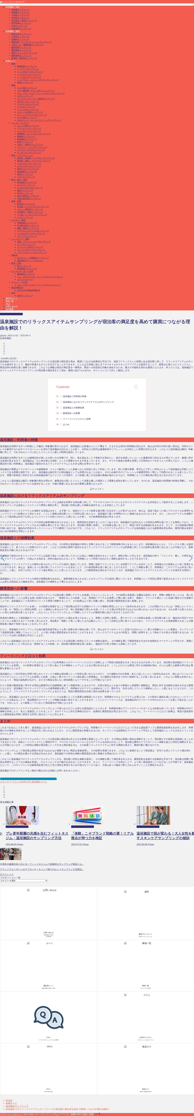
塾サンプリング (24, 266)
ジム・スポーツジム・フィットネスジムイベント (39, 285)
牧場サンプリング (25, 83)
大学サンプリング (19, 26)
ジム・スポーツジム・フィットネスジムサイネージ (40, 277)
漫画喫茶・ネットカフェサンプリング (34, 134)
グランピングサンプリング (29, 128)
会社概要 (10, 309)
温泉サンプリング (25, 174)
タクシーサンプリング (27, 236)
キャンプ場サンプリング (28, 126)
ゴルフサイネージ (25, 279)
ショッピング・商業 (20, 239)
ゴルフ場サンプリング (27, 88)
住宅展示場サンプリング (28, 226)
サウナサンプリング (26, 177)
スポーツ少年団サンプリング (30, 112)
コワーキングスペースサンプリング (33, 231)
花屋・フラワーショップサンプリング (34, 242)
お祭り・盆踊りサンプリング (30, 145)
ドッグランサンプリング (28, 69)
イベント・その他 (19, 282)
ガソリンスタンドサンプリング (31, 250)
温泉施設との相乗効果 (73, 407)
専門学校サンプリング (21, 23)
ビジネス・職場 (18, 220)
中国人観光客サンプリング (29, 199)
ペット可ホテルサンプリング (30, 72)
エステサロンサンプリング (29, 163)
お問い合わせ (12, 306)
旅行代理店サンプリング (28, 196)
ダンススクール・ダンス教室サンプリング (36, 99)
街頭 (13, 293)
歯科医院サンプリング (21, 47)
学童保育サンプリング (21, 29)
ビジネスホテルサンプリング (30, 188)
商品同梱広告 (17, 288)
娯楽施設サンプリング (27, 139)
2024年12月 (25, 782)
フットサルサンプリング (28, 109)
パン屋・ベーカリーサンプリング (32, 215)
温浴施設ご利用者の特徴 (74, 396)
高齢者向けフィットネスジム (30, 261)
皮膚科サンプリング (20, 39)
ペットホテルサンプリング (29, 77)
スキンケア (5, 782)
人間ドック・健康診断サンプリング (27, 45)
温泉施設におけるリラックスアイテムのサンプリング (88, 402)
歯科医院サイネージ (26, 274)
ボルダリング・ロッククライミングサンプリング (39, 120)
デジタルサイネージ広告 (22, 271)
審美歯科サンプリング (21, 50)
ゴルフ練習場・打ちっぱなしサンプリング (36, 91)
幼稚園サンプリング (20, 12)
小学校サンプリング (20, 15)
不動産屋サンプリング (27, 223)
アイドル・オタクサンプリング (31, 150)
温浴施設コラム (39, 782)
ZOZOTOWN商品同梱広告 (28, 290)
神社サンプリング (25, 142)
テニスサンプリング (26, 107)
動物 (13, 64)
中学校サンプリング (20, 18)
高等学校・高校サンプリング (24, 20)
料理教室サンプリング (27, 269)
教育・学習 (16, 263)
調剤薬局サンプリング (21, 56)
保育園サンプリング (20, 10)
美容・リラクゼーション (22, 155)
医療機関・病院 (13, 31)
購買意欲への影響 (71, 413)
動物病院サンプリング (27, 66)
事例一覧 (10, 301)
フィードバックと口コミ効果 (77, 419)
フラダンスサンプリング (28, 104)
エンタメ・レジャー (20, 123)
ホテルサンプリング (26, 185)
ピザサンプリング (25, 217)
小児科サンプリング (20, 37)
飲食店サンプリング (26, 204)
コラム (15, 782)
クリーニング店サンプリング (30, 247)
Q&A (8, 304)
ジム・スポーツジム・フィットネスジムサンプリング (41, 93)
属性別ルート (12, 298)
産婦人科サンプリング (21, 34)
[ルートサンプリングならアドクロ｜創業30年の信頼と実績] (12, 1)
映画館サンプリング (26, 136)
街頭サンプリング (25, 296)
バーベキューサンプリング (29, 131)
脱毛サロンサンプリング (28, 169)
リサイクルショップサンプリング (32, 252)
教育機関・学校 (13, 7)
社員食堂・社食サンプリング (30, 212)
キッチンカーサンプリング (29, 153)
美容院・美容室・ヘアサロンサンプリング (36, 158)
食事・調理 (16, 201)
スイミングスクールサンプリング (32, 115)
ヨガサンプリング (25, 96)
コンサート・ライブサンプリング (32, 147)
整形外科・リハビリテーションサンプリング (31, 42)
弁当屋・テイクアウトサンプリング (33, 207)
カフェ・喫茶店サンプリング (30, 209)
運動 (13, 85)
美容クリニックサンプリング (24, 53)
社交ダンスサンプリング (28, 101)
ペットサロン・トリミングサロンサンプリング (38, 80)
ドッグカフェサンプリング (29, 74)
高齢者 (14, 255)
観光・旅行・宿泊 (19, 180)
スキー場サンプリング (27, 118)
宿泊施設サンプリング (27, 182)
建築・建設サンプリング (28, 228)
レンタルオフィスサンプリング (31, 234)
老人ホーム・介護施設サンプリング (33, 258)
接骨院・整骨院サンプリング (24, 58)
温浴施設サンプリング (27, 172)
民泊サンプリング (25, 193)
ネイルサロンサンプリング (29, 166)
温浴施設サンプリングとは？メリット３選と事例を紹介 (28, 779)
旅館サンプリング (25, 190)
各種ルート (11, 61)
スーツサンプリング (26, 244)
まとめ (66, 424)
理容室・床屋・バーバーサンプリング (34, 161)
